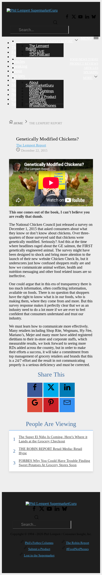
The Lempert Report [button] (56, 41)
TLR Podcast (39, 54)
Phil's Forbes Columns (39, 543)
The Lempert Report (31, 145)
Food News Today (84, 59)
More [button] (88, 78)
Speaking (90, 72)
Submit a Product (39, 549)
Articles (91, 68)
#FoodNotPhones (42, 105)
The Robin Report (77, 543)
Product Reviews (84, 63)
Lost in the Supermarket (39, 555)
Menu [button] (86, 38)
